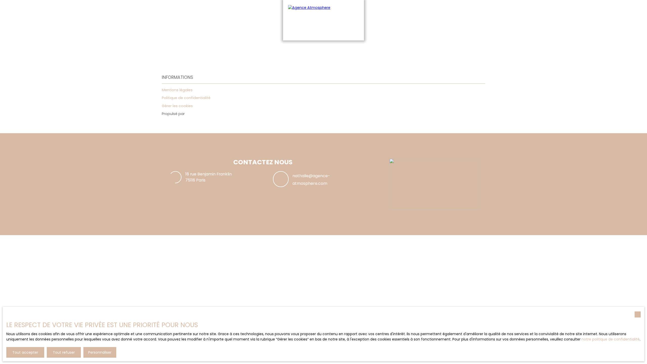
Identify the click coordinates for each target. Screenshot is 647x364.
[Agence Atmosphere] (323, 20)
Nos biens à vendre (306, 49)
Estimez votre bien (268, 49)
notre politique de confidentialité (611, 339)
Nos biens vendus (379, 49)
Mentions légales (177, 90)
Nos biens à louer (343, 49)
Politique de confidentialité (186, 97)
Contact (406, 49)
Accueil (240, 49)
